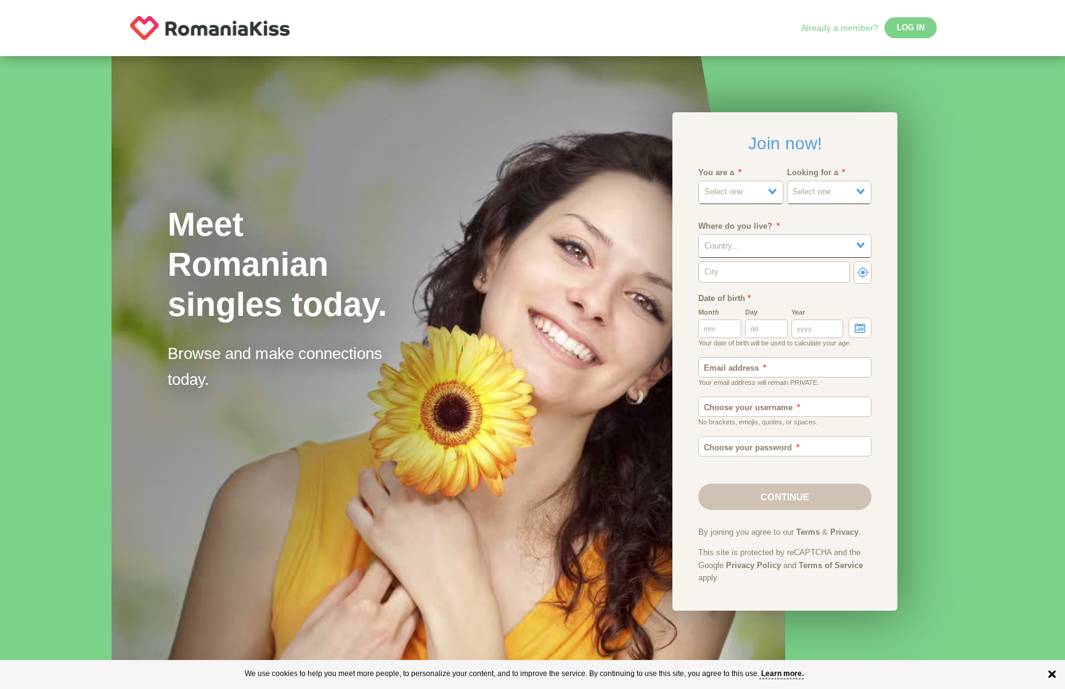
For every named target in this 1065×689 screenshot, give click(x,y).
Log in (910, 27)
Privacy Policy (753, 565)
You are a (716, 172)
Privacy (844, 532)
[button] (740, 192)
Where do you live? (735, 226)
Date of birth (724, 298)
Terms (808, 532)
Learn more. (782, 673)
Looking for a (812, 172)
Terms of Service (831, 565)
